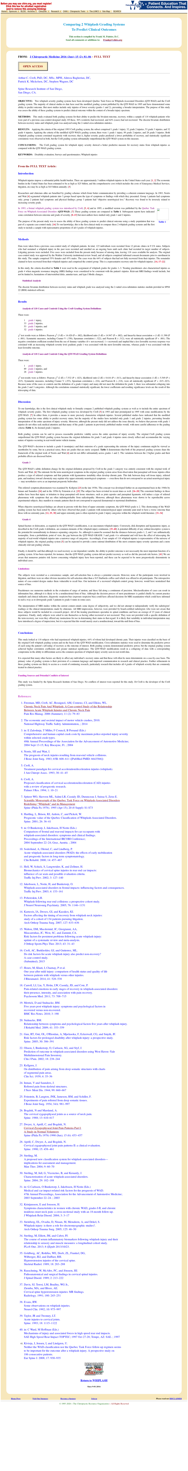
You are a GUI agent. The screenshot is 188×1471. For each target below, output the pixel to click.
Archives (31, 11)
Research (55, 11)
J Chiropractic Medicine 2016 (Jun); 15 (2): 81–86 (60, 57)
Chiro (42, 11)
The (94, 11)
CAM (65, 11)
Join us (94, 1398)
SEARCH (117, 11)
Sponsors (13, 11)
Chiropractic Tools (77, 11)
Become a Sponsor (68, 1398)
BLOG (23, 11)
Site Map (106, 11)
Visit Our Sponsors (40, 1398)
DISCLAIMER (175, 1398)
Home (3, 11)
